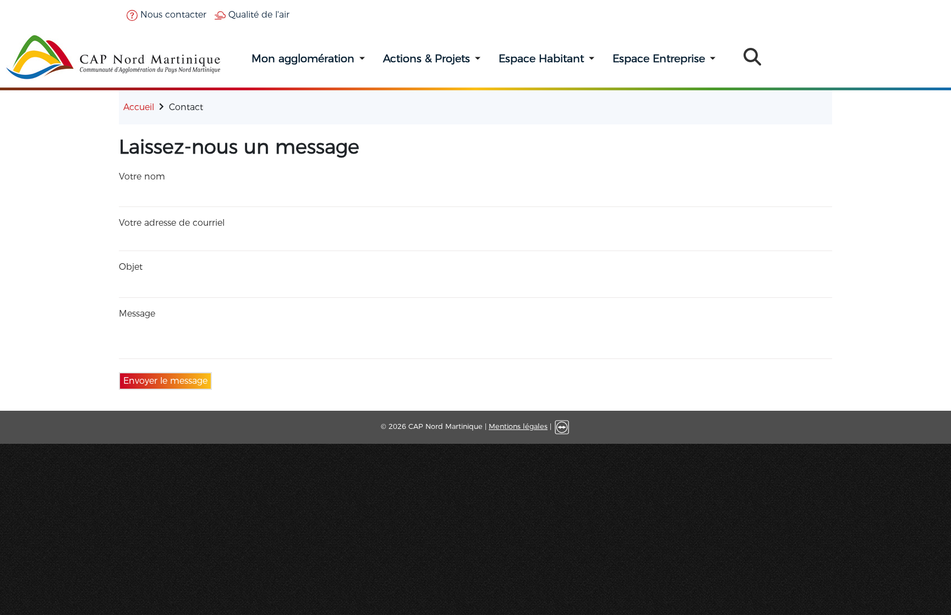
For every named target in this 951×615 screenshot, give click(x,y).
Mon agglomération (303, 58)
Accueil (138, 107)
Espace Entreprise (659, 58)
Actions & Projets (426, 58)
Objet (131, 267)
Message (137, 313)
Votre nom (142, 176)
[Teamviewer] (562, 426)
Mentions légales (518, 426)
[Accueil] (114, 57)
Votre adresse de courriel (172, 222)
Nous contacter (172, 14)
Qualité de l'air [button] (257, 14)
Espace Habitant (541, 58)
